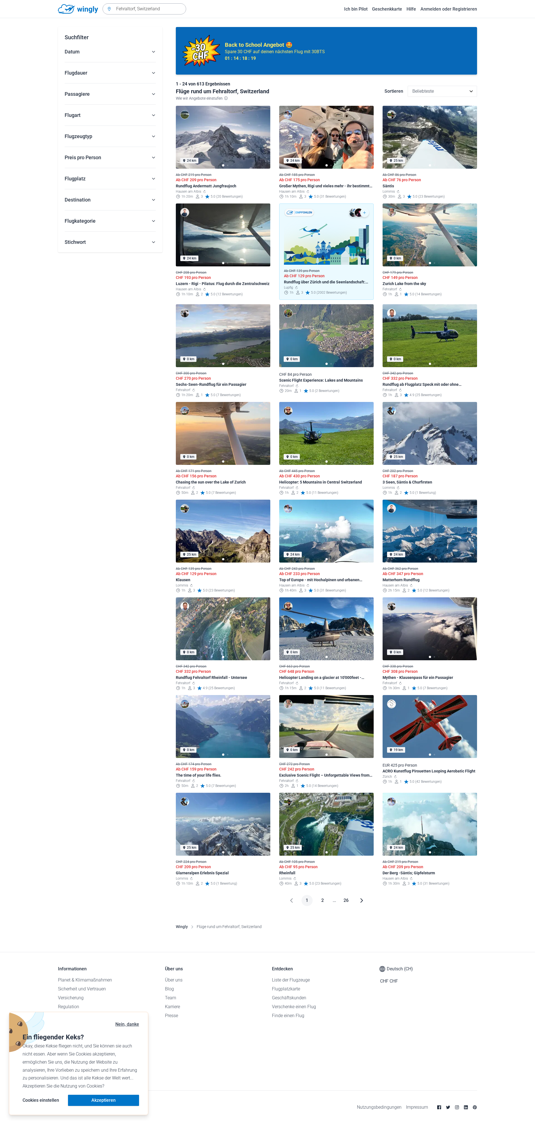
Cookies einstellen (41, 1100)
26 (346, 900)
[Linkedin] (466, 1107)
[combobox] (144, 8)
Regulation (68, 1006)
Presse (171, 1015)
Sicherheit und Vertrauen (82, 989)
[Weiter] (361, 900)
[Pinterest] (475, 1107)
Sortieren (394, 91)
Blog (169, 989)
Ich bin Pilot (356, 9)
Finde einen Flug (288, 1015)
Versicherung (71, 997)
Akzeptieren (103, 1100)
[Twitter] (448, 1107)
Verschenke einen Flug (294, 1006)
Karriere (172, 1006)
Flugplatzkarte (286, 989)
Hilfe (411, 9)
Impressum (417, 1107)
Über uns (174, 980)
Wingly (182, 926)
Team (170, 997)
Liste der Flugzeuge (291, 980)
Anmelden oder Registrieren (448, 9)
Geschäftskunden (289, 997)
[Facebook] (439, 1107)
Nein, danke (127, 1024)
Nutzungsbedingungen (379, 1107)
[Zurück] (291, 900)
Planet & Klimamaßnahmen (85, 980)
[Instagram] (457, 1107)
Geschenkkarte (387, 9)
